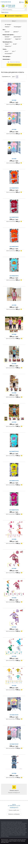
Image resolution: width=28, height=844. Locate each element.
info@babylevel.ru (14, 807)
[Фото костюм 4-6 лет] (14, 704)
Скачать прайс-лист (14, 810)
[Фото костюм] (14, 89)
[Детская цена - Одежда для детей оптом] (8, 4)
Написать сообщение (14, 814)
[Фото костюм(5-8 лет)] (14, 440)
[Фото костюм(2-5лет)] (14, 177)
